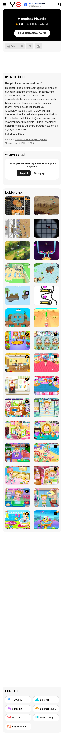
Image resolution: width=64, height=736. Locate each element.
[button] (15, 134)
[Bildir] (29, 46)
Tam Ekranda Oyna (32, 33)
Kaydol (23, 173)
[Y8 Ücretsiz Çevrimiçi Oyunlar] (15, 4)
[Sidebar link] (4, 4)
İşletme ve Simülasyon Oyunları (31, 139)
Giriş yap (39, 173)
